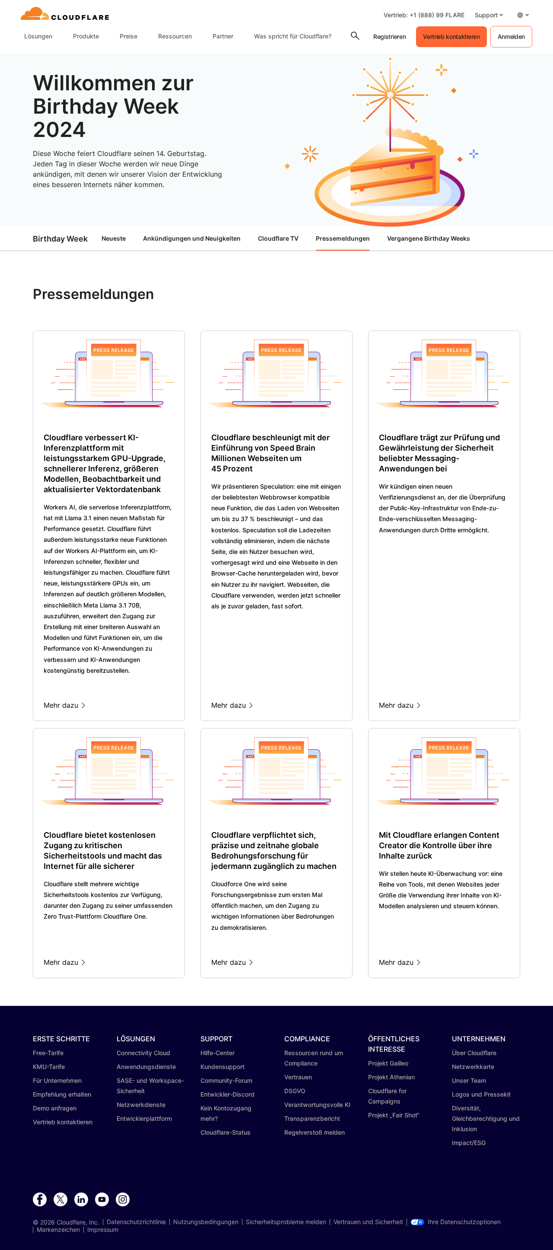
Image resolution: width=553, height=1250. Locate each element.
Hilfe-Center (217, 1052)
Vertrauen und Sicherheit (368, 1222)
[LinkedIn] (81, 1200)
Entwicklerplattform (144, 1118)
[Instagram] (123, 1200)
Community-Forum (226, 1080)
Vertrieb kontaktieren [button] (451, 36)
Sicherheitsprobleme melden (286, 1222)
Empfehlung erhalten (62, 1094)
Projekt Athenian (391, 1077)
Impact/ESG (469, 1142)
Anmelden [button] (511, 36)
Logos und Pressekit (481, 1094)
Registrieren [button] (389, 36)
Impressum (102, 1230)
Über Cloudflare (474, 1052)
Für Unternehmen (57, 1080)
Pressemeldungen (343, 238)
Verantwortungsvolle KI (317, 1104)
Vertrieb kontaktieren (62, 1122)
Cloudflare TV (278, 238)
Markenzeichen (58, 1230)
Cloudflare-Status (225, 1132)
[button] (489, 15)
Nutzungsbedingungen (205, 1222)
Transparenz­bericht (312, 1118)
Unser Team (469, 1080)
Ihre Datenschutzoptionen (464, 1221)
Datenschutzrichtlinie (136, 1222)
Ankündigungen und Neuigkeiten (192, 238)
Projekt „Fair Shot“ (394, 1115)
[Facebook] (40, 1200)
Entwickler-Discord (227, 1094)
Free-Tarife (48, 1052)
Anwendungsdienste (146, 1066)
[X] (60, 1200)
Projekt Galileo (388, 1063)
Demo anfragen (54, 1108)
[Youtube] (102, 1200)
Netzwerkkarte (473, 1066)
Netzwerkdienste (141, 1104)
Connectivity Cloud (143, 1052)
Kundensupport (222, 1066)
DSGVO (294, 1090)
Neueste (114, 238)
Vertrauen (298, 1077)
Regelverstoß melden (314, 1132)
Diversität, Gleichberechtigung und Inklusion (486, 1118)
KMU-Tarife (49, 1066)
